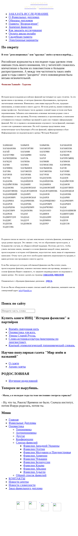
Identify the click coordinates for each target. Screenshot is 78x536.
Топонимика (24, 429)
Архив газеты (17, 366)
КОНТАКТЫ (17, 478)
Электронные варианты (23, 40)
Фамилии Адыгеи (34, 472)
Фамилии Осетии (34, 449)
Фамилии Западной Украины (41, 445)
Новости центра (19, 481)
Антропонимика (26, 432)
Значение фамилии (20, 27)
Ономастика (16, 426)
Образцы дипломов (21, 20)
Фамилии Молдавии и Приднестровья (47, 452)
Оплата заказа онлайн (22, 33)
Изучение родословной (23, 380)
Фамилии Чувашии (35, 458)
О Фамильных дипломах (24, 17)
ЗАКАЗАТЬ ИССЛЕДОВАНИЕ (28, 13)
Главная (14, 419)
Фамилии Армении (35, 455)
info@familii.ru (25, 290)
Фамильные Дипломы (22, 422)
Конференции (24, 439)
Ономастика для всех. (22, 332)
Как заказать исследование (25, 30)
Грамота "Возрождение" (24, 23)
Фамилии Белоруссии (36, 462)
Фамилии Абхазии (34, 468)
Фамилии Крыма (33, 465)
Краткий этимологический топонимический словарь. (42, 345)
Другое (20, 436)
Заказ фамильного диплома (25, 488)
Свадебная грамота (20, 36)
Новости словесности (22, 485)
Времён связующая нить (24, 329)
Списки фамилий (27, 442)
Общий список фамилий (31, 475)
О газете (14, 363)
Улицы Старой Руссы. (22, 335)
